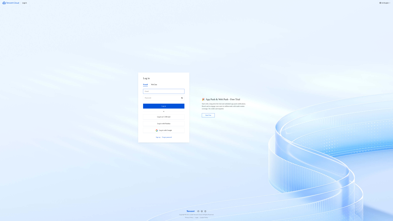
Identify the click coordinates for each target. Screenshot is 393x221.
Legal (196, 217)
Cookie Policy (204, 217)
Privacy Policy (189, 217)
